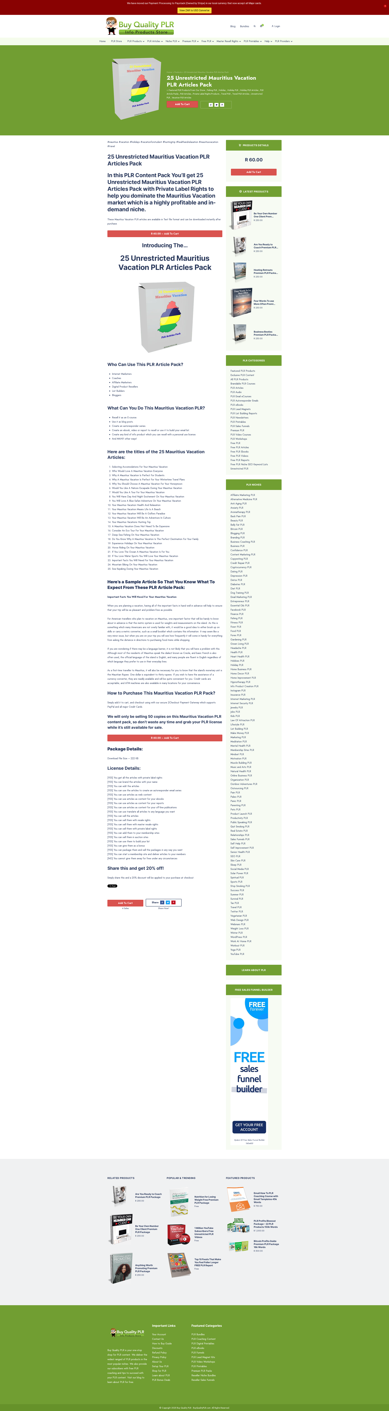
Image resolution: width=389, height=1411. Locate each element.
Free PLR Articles (240, 447)
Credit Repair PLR (240, 563)
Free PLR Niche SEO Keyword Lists (249, 464)
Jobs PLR (235, 712)
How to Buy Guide (162, 1343)
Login (277, 26)
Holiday (222, 90)
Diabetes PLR (238, 584)
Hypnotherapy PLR (240, 682)
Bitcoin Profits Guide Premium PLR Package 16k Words (266, 1244)
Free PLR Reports (240, 460)
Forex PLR (236, 635)
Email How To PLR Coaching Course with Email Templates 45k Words (266, 1198)
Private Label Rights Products (206, 93)
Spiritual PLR (237, 877)
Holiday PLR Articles (249, 90)
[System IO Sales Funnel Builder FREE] (249, 1068)
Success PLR (237, 890)
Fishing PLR (212, 90)
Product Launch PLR (241, 814)
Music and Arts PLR (241, 767)
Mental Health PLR (240, 746)
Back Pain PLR (238, 516)
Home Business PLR (241, 669)
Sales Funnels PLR (240, 839)
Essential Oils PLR (240, 605)
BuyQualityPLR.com (202, 1407)
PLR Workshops (239, 439)
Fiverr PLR (236, 627)
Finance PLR (237, 614)
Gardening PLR (238, 639)
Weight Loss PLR (240, 928)
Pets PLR (235, 809)
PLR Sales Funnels (240, 426)
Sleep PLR (236, 865)
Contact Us (158, 1339)
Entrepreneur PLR (240, 601)
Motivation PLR (238, 758)
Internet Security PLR (242, 703)
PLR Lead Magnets (241, 409)
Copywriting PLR (239, 559)
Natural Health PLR (241, 771)
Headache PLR (238, 648)
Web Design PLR (240, 920)
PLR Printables (238, 422)
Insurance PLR (238, 695)
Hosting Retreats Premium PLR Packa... (266, 271)
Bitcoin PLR (237, 529)
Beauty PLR (237, 520)
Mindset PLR (237, 754)
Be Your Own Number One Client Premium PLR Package (147, 1229)
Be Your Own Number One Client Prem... (265, 215)
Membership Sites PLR (242, 750)
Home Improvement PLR (243, 678)
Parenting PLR (238, 805)
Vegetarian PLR (239, 916)
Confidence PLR (239, 550)
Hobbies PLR (237, 661)
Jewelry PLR (237, 707)
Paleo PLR (236, 797)
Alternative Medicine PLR (244, 499)
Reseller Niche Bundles (203, 1375)
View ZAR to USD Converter (194, 10)
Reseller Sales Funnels (203, 1380)
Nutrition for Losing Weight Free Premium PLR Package (206, 1199)
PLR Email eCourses (241, 396)
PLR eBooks (237, 405)
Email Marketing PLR (241, 597)
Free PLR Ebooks (240, 451)
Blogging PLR (238, 533)
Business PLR (237, 546)
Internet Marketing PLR (243, 699)
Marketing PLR (238, 737)
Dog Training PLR (240, 593)
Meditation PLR (239, 741)
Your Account (159, 1334)
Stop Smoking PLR (240, 886)
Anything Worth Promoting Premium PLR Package (146, 1268)
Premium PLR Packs (201, 1371)
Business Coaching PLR (243, 542)
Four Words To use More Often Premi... (264, 302)
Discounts (157, 1348)
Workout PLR (237, 945)
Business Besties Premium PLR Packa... (266, 333)
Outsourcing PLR (239, 788)
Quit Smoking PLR (240, 826)
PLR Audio (236, 392)
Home (169, 72)
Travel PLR (226, 93)
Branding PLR (238, 537)
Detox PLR (236, 580)
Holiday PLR (232, 90)
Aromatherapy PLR (240, 512)
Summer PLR (237, 894)
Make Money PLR (240, 733)
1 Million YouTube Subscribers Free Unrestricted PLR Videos (203, 1233)
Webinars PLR (238, 924)
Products (178, 72)
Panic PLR (236, 801)
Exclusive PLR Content (242, 375)
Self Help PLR (238, 843)
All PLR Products (239, 379)
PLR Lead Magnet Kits (203, 1357)
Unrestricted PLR (239, 468)
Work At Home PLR (241, 941)
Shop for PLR (159, 1371)
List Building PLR (239, 729)
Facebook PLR (238, 610)
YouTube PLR (237, 954)
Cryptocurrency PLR (241, 567)
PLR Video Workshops (203, 1361)
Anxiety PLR (237, 508)
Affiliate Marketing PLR (243, 495)
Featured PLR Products (243, 371)
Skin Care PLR (238, 860)
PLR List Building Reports (244, 413)
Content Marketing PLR (243, 554)
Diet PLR (235, 588)
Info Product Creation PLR (244, 686)
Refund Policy (159, 1352)
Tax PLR (235, 903)
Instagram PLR (238, 690)
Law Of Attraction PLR (243, 720)
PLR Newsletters (239, 417)
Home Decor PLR (240, 673)
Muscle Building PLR (241, 763)
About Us (157, 1361)
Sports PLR (236, 882)
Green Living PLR (240, 644)
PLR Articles (185, 93)
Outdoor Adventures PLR (244, 784)
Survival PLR (237, 899)
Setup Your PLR (160, 1366)
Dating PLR (237, 571)
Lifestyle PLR (237, 724)
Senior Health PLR (240, 852)
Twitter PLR (237, 911)
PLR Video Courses (241, 434)
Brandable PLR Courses (243, 383)
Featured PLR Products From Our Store (187, 90)
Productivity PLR (239, 818)
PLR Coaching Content (203, 1339)
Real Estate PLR (239, 831)
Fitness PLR (237, 622)
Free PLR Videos (239, 456)
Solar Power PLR (239, 873)
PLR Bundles (198, 1334)
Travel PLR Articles (240, 93)
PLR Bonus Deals (161, 1380)
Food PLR (236, 631)
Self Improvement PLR (242, 848)
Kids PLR (235, 716)
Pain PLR (235, 792)
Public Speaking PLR (241, 822)
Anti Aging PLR (239, 503)
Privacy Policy (159, 1357)
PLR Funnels (197, 1352)
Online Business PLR (241, 775)
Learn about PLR (161, 1375)
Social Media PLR (240, 869)
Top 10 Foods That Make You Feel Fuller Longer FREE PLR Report (207, 1262)
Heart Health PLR (240, 656)
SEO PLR (235, 856)
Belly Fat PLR (237, 525)
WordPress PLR (239, 937)
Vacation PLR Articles (181, 97)
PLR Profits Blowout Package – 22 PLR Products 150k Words (266, 1223)
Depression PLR (239, 576)
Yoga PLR (236, 950)
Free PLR (235, 443)
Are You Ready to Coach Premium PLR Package (148, 1195)
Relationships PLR (240, 835)
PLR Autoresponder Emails (244, 400)
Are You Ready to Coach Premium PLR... (266, 246)
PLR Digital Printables (202, 1343)
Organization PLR (240, 780)
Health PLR (237, 652)
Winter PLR (237, 933)
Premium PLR (237, 430)
